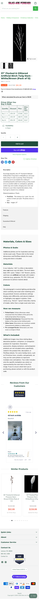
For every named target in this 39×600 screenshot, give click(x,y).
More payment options (19, 154)
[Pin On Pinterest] (13, 162)
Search (19, 593)
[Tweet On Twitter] (6, 162)
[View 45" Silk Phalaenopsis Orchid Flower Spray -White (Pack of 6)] (28, 454)
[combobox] (17, 8)
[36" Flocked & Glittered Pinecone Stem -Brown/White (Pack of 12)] (11, 484)
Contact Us (4, 556)
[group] (11, 495)
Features (5, 210)
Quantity (3, 133)
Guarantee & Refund (9, 221)
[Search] (35, 8)
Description (6, 170)
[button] (15, 430)
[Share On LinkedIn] (9, 162)
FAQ (4, 227)
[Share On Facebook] (2, 162)
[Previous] (3, 432)
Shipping (5, 216)
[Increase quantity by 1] (17, 137)
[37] (4, 66)
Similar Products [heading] (19, 469)
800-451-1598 (5, 554)
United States (18, 569)
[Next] (36, 432)
